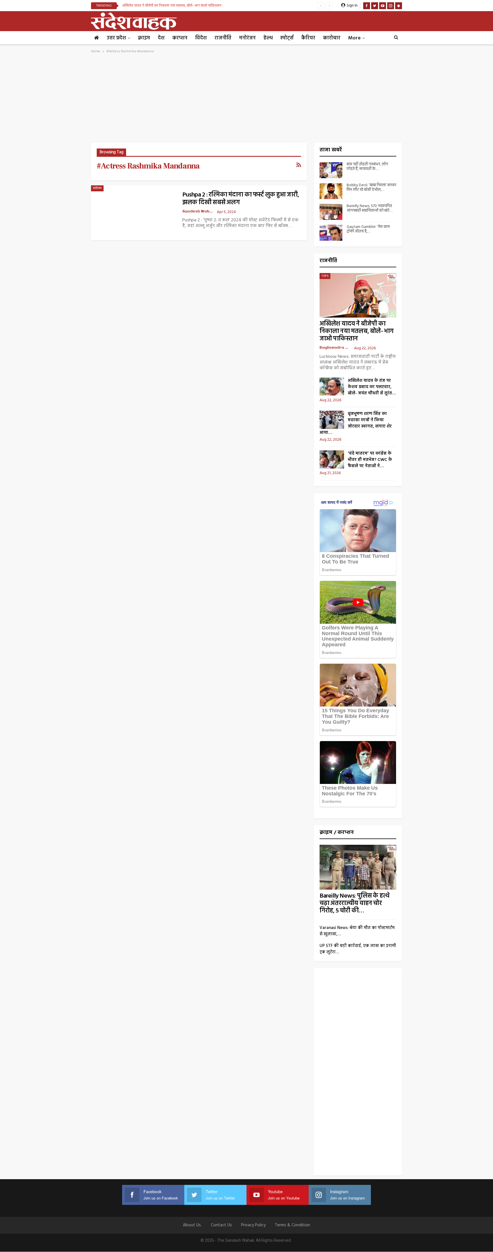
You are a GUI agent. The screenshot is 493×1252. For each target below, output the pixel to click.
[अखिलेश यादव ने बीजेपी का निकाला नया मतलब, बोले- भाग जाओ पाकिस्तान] (358, 295)
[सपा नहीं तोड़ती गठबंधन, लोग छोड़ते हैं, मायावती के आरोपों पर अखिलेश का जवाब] (331, 170)
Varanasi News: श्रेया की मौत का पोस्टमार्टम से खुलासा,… (357, 931)
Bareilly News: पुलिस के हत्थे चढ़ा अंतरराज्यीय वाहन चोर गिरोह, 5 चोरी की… (355, 903)
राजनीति (223, 38)
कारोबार (331, 38)
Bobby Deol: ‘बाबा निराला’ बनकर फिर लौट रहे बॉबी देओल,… (371, 187)
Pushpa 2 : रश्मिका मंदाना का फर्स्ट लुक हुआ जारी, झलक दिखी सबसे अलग (240, 199)
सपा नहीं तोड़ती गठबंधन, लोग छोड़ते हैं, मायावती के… (367, 166)
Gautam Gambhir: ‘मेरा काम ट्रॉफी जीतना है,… (368, 229)
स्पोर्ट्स (287, 38)
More (354, 38)
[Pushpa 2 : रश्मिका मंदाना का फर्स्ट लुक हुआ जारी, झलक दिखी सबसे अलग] (134, 212)
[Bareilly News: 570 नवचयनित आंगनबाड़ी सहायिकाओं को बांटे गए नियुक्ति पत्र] (331, 212)
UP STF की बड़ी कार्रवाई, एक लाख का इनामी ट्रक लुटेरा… (358, 949)
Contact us (221, 1225)
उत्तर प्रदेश (116, 38)
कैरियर (308, 38)
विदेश (201, 38)
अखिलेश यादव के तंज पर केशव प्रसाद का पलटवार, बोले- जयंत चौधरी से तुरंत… (372, 387)
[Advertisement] (246, 100)
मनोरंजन (247, 38)
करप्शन (179, 38)
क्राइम (144, 38)
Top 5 (325, 276)
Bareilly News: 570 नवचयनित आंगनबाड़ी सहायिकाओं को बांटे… (369, 208)
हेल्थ (267, 38)
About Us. (192, 1225)
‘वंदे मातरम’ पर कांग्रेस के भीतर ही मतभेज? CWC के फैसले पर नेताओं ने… (370, 460)
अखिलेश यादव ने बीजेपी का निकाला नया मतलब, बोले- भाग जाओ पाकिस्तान (171, 6)
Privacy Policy (253, 1225)
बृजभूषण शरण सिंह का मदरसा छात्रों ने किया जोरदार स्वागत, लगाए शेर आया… (356, 423)
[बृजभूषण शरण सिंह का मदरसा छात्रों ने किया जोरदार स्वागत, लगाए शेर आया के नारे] (332, 420)
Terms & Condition (292, 1225)
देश (161, 38)
